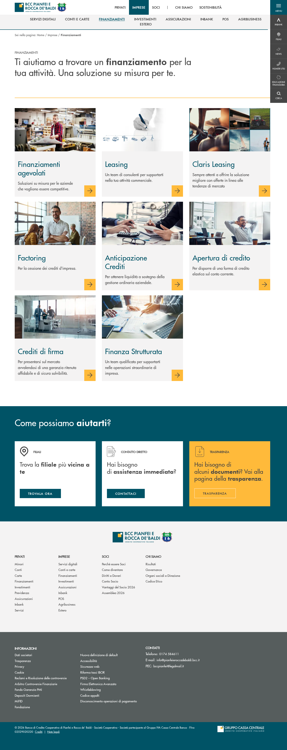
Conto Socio (110, 581)
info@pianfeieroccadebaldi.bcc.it (178, 660)
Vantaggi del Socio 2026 (118, 587)
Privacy (19, 666)
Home (40, 35)
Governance (154, 569)
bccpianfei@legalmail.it (168, 666)
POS (61, 598)
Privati (20, 556)
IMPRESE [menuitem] (138, 7)
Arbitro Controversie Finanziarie (44, 684)
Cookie (19, 672)
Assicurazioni (24, 598)
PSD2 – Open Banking (110, 678)
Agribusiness (66, 604)
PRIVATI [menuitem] (120, 7)
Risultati (151, 564)
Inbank (19, 604)
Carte (18, 575)
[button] (278, 7)
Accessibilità (88, 660)
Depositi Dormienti (27, 695)
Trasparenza (23, 660)
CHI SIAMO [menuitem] (184, 7)
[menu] (168, 7)
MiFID (18, 701)
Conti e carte (66, 569)
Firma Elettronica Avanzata (98, 684)
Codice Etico (154, 581)
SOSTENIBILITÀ (210, 7)
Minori (19, 564)
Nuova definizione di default (99, 655)
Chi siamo (153, 556)
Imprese (52, 35)
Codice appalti (89, 695)
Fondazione (22, 707)
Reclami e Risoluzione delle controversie (41, 678)
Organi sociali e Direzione (163, 575)
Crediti (38, 732)
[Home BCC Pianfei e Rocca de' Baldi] (40, 7)
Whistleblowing (90, 689)
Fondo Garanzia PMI (44, 689)
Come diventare (112, 569)
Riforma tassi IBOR (92, 672)
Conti (18, 569)
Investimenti (22, 587)
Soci (105, 556)
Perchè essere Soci (114, 564)
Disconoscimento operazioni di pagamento (108, 701)
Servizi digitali (67, 564)
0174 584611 (169, 654)
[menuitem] (43, 19)
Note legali (53, 732)
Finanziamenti (24, 581)
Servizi (19, 610)
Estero (62, 610)
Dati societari (23, 655)
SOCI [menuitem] (156, 7)
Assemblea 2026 (113, 592)
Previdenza (22, 592)
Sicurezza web (89, 666)
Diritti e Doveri (111, 575)
